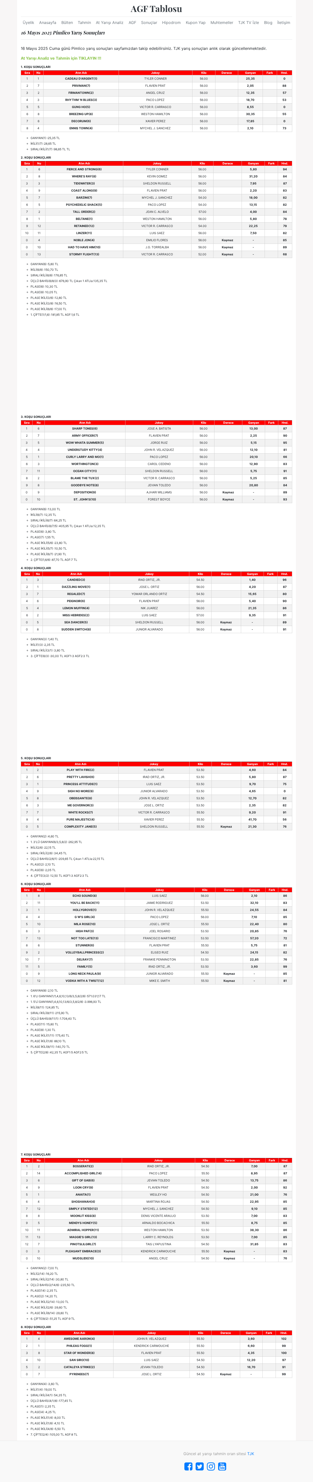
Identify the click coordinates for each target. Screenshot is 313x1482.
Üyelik (28, 22)
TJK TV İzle (248, 22)
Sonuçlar (149, 22)
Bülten (67, 22)
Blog (268, 22)
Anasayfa (47, 22)
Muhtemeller (222, 22)
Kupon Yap (196, 22)
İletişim (283, 22)
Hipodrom (171, 22)
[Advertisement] (156, 366)
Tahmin (84, 22)
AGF (132, 22)
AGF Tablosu (156, 8)
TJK (250, 1453)
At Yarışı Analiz (109, 22)
